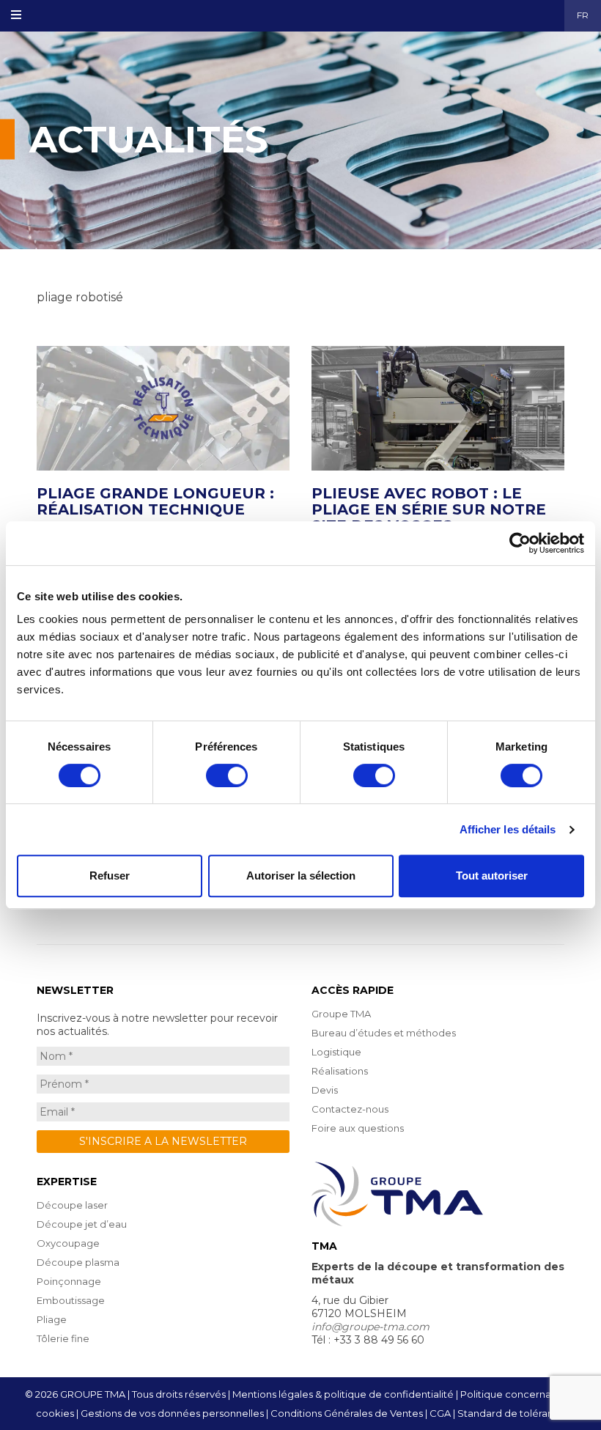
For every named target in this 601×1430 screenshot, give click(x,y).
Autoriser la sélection (300, 875)
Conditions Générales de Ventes (346, 1413)
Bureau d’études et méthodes (383, 1033)
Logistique (336, 1052)
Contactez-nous (349, 1109)
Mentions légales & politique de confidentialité (343, 1394)
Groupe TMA (341, 1014)
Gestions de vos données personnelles (172, 1413)
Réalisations (339, 1071)
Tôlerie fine (63, 1338)
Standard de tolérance (511, 1413)
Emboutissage (71, 1300)
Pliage (52, 1319)
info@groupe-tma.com (370, 1326)
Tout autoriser (492, 875)
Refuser (109, 875)
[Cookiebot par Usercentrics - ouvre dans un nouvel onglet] (520, 543)
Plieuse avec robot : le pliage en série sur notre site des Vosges (428, 509)
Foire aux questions (357, 1128)
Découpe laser (72, 1205)
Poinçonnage (69, 1281)
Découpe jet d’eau (82, 1224)
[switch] (227, 775)
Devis (324, 1090)
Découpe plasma (78, 1262)
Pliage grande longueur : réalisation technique (155, 501)
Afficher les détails (508, 829)
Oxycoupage (68, 1243)
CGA (440, 1413)
